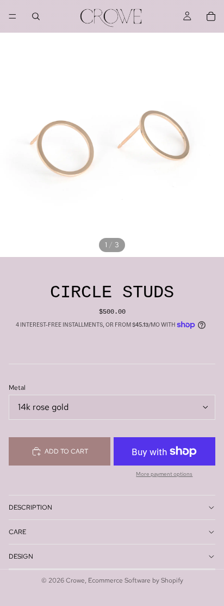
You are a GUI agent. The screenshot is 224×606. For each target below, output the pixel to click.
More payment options (164, 474)
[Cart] (211, 16)
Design (21, 556)
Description (30, 507)
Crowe (75, 580)
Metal (17, 387)
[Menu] (12, 16)
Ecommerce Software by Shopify (135, 580)
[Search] (36, 16)
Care (17, 532)
